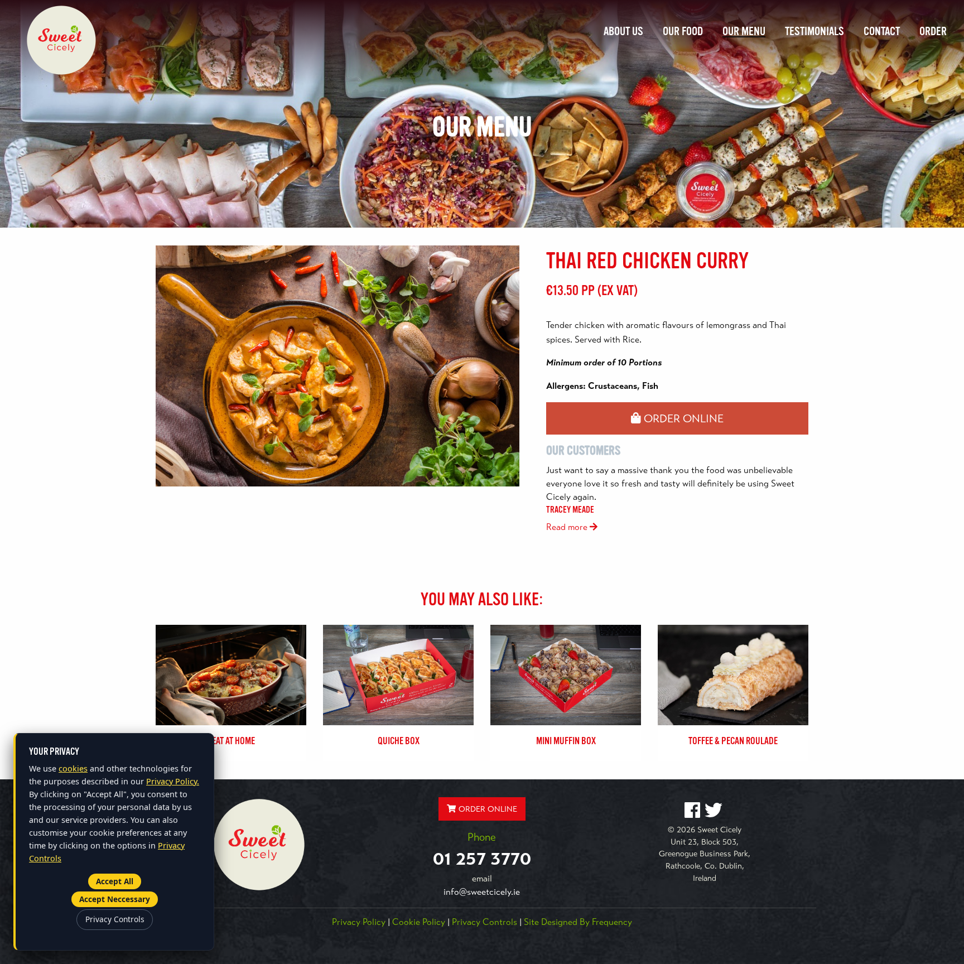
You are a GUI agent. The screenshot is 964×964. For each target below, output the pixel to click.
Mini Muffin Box (566, 740)
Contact (882, 31)
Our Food (683, 31)
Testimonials (814, 31)
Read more (568, 527)
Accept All (114, 881)
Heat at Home (231, 740)
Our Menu (743, 31)
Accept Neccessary (114, 899)
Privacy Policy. (172, 781)
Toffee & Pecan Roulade (733, 740)
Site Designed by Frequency (578, 922)
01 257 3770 (482, 858)
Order (933, 31)
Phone (481, 837)
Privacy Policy (358, 922)
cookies (73, 768)
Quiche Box (399, 740)
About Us (623, 31)
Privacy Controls (484, 922)
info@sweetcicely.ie (482, 892)
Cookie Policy (418, 922)
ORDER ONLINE (682, 419)
